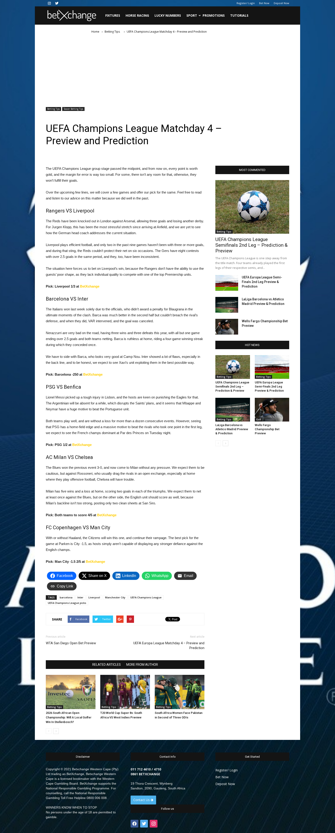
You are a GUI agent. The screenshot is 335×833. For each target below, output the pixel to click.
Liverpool (94, 597)
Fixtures (112, 15)
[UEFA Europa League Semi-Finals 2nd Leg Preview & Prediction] (226, 283)
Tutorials (239, 15)
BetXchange (89, 286)
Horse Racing (137, 15)
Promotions (214, 15)
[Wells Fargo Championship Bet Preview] (226, 327)
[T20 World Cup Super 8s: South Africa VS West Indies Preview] (125, 692)
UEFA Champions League (146, 597)
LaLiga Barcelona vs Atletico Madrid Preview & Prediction (231, 429)
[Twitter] (56, 3)
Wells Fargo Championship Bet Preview (267, 429)
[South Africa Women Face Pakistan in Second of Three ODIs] (179, 692)
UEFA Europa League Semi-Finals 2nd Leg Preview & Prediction (262, 281)
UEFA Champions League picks (67, 603)
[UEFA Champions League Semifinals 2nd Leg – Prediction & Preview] (252, 207)
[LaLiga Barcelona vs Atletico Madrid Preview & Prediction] (226, 305)
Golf (258, 419)
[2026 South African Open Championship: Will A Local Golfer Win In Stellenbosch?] (70, 692)
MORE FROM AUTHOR (142, 664)
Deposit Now (281, 3)
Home (95, 32)
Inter (80, 597)
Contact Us (142, 800)
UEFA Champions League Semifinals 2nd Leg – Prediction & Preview (251, 245)
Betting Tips (53, 108)
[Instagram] (49, 3)
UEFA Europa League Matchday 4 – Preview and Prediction (168, 645)
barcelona (66, 597)
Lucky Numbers (168, 15)
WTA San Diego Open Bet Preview (71, 643)
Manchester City (115, 597)
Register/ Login (246, 3)
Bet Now (264, 3)
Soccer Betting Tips (73, 108)
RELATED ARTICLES (106, 664)
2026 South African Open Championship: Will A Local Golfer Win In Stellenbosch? (68, 717)
